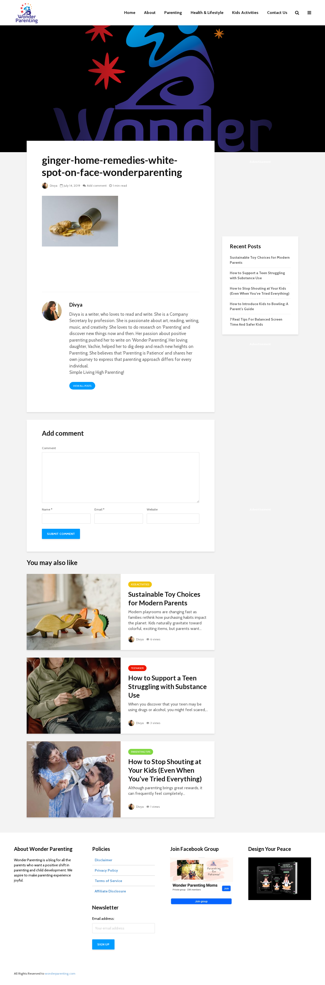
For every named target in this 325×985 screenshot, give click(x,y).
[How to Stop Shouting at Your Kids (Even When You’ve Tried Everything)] (74, 779)
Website (152, 509)
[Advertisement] (120, 272)
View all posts (82, 386)
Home (129, 12)
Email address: (103, 918)
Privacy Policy (106, 870)
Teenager (137, 668)
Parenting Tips (140, 751)
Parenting (173, 12)
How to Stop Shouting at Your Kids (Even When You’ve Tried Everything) (165, 770)
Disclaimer (103, 860)
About (150, 12)
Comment (49, 448)
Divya (53, 185)
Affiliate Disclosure (110, 891)
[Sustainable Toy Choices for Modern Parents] (74, 611)
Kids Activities (245, 12)
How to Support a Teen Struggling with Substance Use (167, 686)
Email (99, 509)
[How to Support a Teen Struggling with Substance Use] (74, 695)
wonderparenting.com (60, 973)
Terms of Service (108, 880)
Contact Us (277, 12)
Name (47, 509)
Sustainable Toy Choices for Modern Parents (164, 598)
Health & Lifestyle (207, 12)
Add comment (97, 185)
